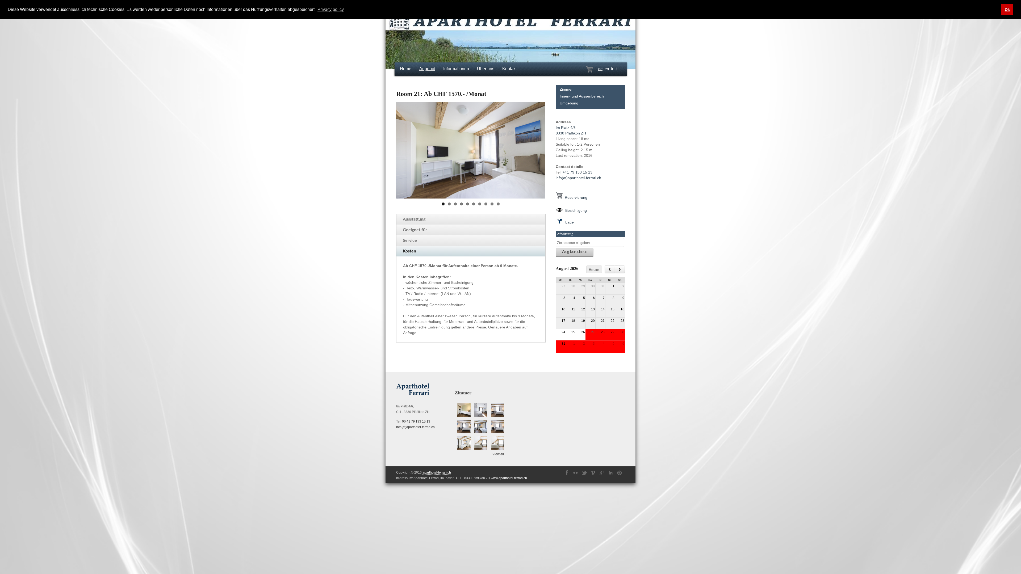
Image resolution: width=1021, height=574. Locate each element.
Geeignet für (415, 230)
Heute (594, 269)
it (616, 68)
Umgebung (569, 103)
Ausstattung (414, 219)
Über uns (485, 68)
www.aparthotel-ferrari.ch (509, 478)
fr (612, 68)
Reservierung (575, 197)
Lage (568, 222)
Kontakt (509, 68)
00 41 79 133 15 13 (416, 421)
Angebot (427, 68)
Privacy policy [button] (330, 9)
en (607, 68)
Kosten (409, 251)
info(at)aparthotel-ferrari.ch (578, 178)
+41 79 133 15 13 (577, 172)
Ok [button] (1007, 9)
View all (498, 454)
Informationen (456, 68)
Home (405, 68)
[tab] (470, 219)
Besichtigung (575, 210)
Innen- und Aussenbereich (582, 96)
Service (410, 240)
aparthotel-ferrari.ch (436, 472)
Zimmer (566, 89)
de (600, 68)
